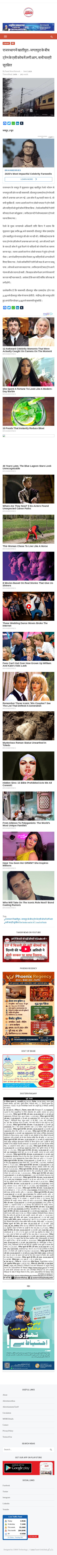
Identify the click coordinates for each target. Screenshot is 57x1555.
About (5, 1394)
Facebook (6, 1485)
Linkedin (6, 1503)
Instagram (6, 1497)
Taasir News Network (12, 71)
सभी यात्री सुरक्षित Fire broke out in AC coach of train (26, 922)
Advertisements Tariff (11, 1406)
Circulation (7, 1413)
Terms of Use (7, 1436)
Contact (5, 1425)
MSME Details (8, 1418)
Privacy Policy (8, 1430)
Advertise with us (9, 1401)
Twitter (5, 1491)
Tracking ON (19, 1537)
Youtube (6, 1509)
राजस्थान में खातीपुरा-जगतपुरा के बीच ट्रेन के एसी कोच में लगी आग (29, 919)
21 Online (11, 1537)
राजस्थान (6, 43)
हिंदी (13, 43)
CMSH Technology (20, 1549)
